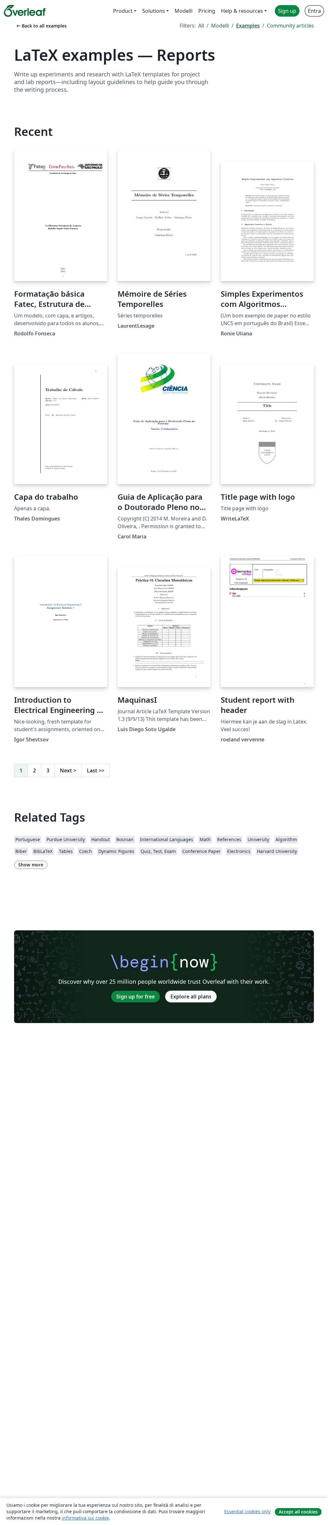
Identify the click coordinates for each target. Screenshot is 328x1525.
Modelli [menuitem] (184, 10)
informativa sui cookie (85, 1518)
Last (95, 770)
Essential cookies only (247, 1511)
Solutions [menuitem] (153, 10)
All (201, 25)
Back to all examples (41, 26)
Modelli (220, 25)
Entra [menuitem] (314, 10)
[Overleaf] (24, 11)
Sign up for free (135, 996)
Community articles (290, 25)
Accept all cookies (298, 1512)
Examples (248, 25)
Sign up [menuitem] (287, 10)
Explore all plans (190, 996)
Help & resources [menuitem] (242, 10)
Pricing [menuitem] (206, 10)
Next (68, 770)
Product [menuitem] (123, 10)
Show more (30, 865)
